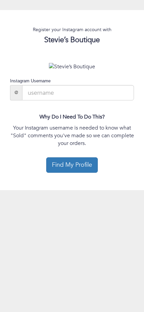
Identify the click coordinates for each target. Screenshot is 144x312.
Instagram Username (30, 80)
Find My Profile (72, 165)
